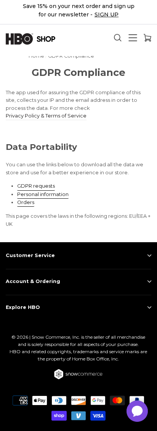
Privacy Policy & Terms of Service (46, 116)
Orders (25, 202)
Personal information (43, 194)
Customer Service (30, 255)
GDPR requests (36, 186)
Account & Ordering (33, 281)
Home (36, 56)
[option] (78, 12)
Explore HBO (23, 307)
